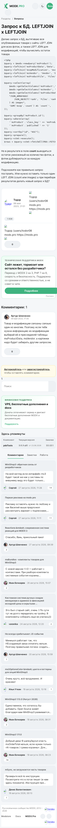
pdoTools (8, 445)
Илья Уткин (15, 689)
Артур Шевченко (20, 315)
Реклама (50, 296)
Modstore (6, 816)
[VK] (49, 816)
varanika (13, 624)
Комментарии (16, 455)
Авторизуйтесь (13, 369)
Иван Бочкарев (17, 583)
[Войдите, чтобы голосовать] (8, 244)
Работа (44, 455)
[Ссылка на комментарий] (43, 351)
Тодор (17, 199)
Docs (18, 816)
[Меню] (8, 12)
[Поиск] (35, 6)
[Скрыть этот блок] (53, 259)
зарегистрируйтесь (38, 369)
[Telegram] (42, 816)
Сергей (12, 488)
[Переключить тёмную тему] (42, 6)
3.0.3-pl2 (23, 445)
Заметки (32, 455)
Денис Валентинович (20, 789)
